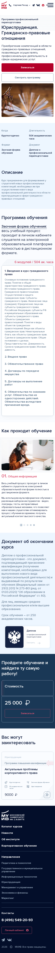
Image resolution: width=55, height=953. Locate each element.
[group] (27, 776)
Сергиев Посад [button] (20, 5)
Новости (7, 833)
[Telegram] (33, 5)
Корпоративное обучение (19, 845)
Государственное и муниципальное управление (22, 870)
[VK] (38, 5)
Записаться (27, 67)
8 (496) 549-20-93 (17, 920)
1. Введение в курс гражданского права (26, 272)
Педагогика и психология (16, 863)
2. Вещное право (16, 356)
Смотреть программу (27, 77)
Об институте (11, 839)
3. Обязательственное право (24, 364)
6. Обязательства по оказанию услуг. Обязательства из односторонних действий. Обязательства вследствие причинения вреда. (25, 398)
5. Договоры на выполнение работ (23, 383)
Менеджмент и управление (17, 887)
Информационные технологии (19, 876)
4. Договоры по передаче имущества (22, 372)
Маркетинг (8, 898)
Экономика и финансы (15, 892)
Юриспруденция (11, 882)
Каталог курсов (12, 826)
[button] (21, 525)
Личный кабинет (14, 930)
